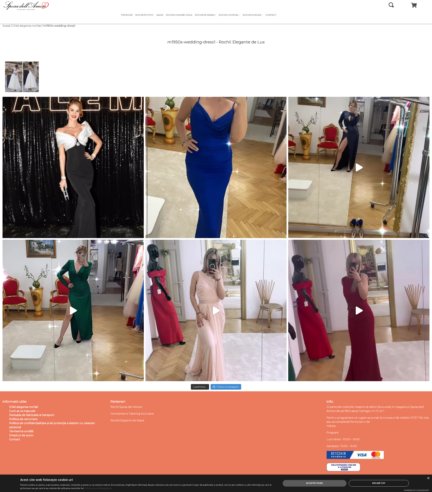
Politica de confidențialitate (98, 488)
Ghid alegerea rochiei (26, 25)
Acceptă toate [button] (314, 483)
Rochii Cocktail (228, 15)
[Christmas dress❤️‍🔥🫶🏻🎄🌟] (358, 310)
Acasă (6, 25)
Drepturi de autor (21, 435)
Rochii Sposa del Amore (126, 407)
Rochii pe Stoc (144, 15)
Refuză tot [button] (378, 483)
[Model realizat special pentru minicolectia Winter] (358, 167)
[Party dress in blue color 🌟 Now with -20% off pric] (216, 167)
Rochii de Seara (204, 15)
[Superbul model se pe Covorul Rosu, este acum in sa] (73, 167)
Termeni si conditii (21, 431)
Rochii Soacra (252, 15)
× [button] (428, 478)
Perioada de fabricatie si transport (31, 415)
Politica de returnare (23, 419)
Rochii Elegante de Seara (127, 420)
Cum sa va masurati (22, 411)
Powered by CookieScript (416, 490)
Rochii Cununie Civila (179, 15)
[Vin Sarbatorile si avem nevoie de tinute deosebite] (73, 310)
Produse (127, 15)
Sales (159, 15)
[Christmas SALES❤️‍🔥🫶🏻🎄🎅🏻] (216, 310)
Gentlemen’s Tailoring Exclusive (132, 413)
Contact (270, 15)
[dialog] (216, 483)
